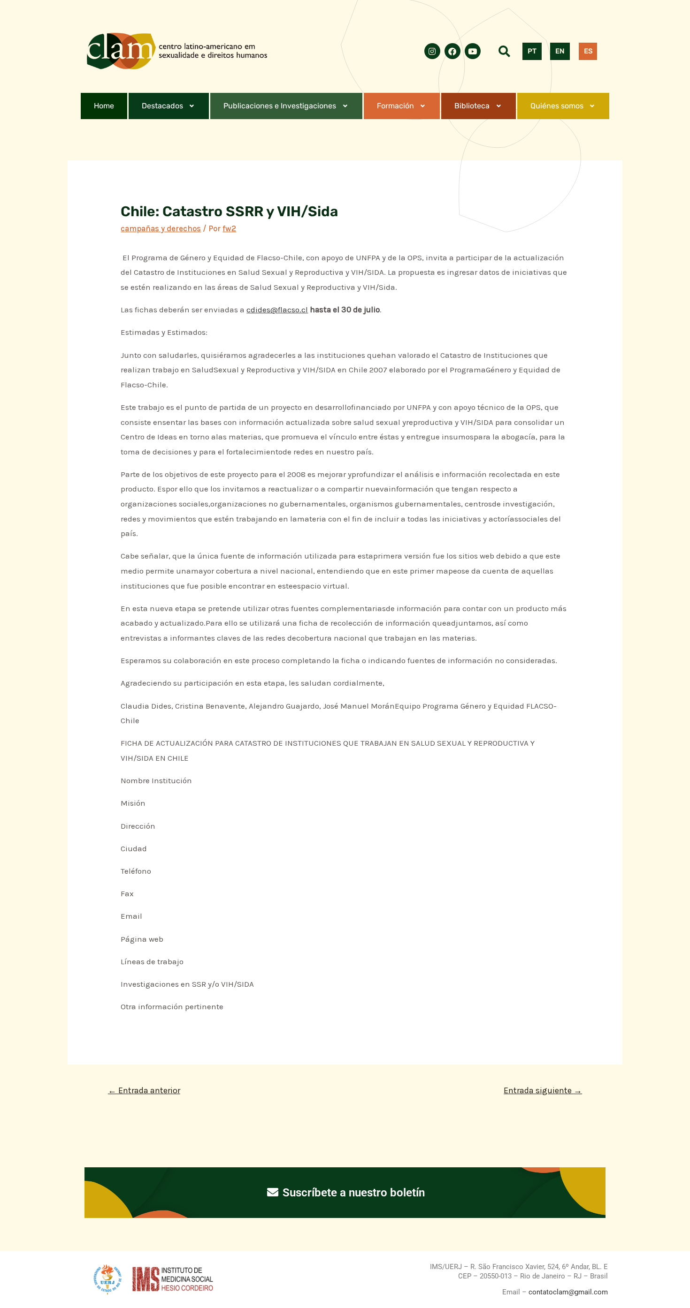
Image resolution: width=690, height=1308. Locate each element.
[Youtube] (473, 51)
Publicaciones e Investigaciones (279, 105)
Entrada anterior (144, 1090)
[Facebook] (452, 51)
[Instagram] (432, 51)
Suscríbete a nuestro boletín (352, 1192)
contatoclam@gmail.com (567, 1292)
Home (104, 105)
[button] (169, 106)
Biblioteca (472, 105)
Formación (395, 105)
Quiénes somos (556, 105)
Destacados (162, 105)
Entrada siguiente (543, 1090)
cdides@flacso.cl (277, 309)
